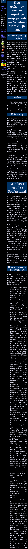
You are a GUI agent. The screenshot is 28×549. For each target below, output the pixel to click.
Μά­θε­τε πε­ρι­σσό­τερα (3, 9)
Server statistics (4, 68)
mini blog (2, 56)
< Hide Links (3, 1)
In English (3, 36)
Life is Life (3, 61)
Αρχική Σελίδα (3, 30)
